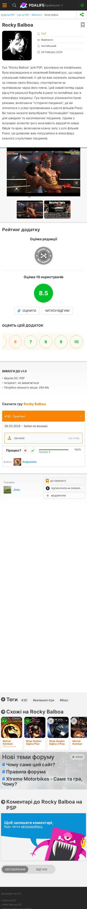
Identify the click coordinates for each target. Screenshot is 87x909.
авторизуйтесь (31, 826)
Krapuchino (30, 461)
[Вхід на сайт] (82, 5)
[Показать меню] (5, 5)
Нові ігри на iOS (12, 904)
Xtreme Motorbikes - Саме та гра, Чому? (42, 781)
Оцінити (29, 310)
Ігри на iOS (9, 900)
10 (76, 342)
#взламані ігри (43, 700)
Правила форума (24, 771)
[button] (57, 210)
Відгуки (41, 869)
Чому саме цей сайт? (28, 764)
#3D (24, 700)
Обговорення (15, 869)
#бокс (64, 700)
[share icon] (81, 15)
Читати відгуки (57, 310)
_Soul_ (16, 489)
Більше (79, 757)
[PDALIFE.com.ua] (32, 5)
